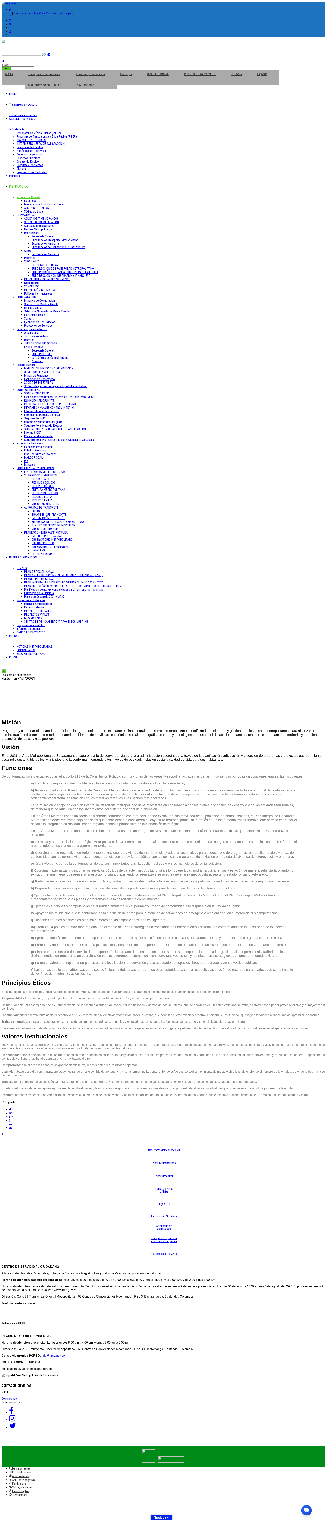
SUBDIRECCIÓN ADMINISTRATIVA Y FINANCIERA (61, 275)
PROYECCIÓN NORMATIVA (40, 290)
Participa (65, 13)
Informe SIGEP (33, 432)
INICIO (9, 74)
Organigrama (31, 333)
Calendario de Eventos (30, 147)
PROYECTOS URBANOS (38, 611)
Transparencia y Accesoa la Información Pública (44, 79)
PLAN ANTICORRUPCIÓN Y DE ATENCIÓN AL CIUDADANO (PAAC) (63, 575)
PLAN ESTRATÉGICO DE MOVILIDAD (53, 525)
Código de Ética (33, 211)
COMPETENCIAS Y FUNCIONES (35, 468)
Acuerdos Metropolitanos (39, 226)
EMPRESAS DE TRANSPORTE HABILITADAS (58, 522)
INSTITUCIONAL (158, 74)
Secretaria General (43, 350)
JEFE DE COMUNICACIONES (40, 343)
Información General (28, 197)
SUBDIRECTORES (42, 354)
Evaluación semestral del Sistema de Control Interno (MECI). (59, 397)
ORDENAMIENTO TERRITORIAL (50, 547)
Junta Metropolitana (36, 336)
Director (29, 340)
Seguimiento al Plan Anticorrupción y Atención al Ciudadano (59, 440)
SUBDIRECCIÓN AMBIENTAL (41, 475)
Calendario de (164, 1226)
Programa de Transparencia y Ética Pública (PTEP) (47, 136)
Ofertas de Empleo (28, 161)
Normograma (31, 283)
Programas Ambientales (31, 625)
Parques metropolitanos (38, 604)
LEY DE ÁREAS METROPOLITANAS (45, 472)
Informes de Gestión (29, 629)
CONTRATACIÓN (26, 297)
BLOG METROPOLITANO (31, 654)
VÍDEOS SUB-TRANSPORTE (48, 529)
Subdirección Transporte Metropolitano (55, 240)
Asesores (37, 361)
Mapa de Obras (33, 618)
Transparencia (22, 13)
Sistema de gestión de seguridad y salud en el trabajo (55, 386)
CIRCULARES (32, 261)
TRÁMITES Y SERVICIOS (31, 140)
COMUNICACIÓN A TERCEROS (42, 372)
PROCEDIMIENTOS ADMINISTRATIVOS (47, 279)
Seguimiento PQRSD (36, 418)
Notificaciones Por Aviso (31, 151)
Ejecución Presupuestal (38, 447)
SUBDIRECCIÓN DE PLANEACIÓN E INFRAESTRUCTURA (65, 272)
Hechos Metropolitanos (38, 229)
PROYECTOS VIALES (36, 614)
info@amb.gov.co (53, 1355)
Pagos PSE (164, 1204)
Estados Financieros (36, 450)
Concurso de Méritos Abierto (41, 304)
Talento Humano (26, 365)
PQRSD (262, 74)
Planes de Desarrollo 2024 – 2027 (44, 596)
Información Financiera (30, 443)
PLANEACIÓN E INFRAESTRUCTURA (46, 532)
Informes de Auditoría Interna (41, 411)
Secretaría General (43, 236)
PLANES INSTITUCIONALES (41, 579)
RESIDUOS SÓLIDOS (43, 482)
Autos (27, 250)
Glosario (21, 168)
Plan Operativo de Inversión (40, 454)
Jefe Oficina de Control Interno (50, 357)
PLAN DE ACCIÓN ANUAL (39, 571)
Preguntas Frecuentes (30, 165)
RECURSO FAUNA (42, 500)
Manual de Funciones (36, 375)
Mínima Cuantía (33, 308)
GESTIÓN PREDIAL (43, 554)
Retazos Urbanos (34, 607)
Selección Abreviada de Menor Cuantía (47, 311)
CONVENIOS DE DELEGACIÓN (41, 222)
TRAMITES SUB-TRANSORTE (49, 514)
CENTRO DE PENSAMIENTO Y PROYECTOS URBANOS (56, 621)
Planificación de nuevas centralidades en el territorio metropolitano (63, 589)
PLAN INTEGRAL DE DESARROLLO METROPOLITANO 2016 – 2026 (63, 582)
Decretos (29, 258)
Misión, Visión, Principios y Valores (44, 204)
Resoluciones (32, 233)
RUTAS (36, 511)
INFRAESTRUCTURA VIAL (47, 536)
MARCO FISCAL (33, 457)
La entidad (30, 201)
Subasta (29, 318)
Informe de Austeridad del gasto (43, 422)
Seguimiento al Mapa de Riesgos (43, 425)
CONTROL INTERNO (28, 390)
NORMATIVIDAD (26, 215)
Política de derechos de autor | (135, 1441)
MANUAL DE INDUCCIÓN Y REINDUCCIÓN (48, 368)
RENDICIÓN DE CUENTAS (39, 400)
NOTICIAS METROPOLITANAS (34, 646)
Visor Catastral (164, 1176)
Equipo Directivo (33, 347)
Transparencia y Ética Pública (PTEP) (39, 133)
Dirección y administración (32, 329)
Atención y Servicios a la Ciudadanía (90, 79)
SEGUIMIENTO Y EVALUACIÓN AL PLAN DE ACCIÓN (55, 429)
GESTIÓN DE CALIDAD (37, 208)
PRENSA (236, 74)
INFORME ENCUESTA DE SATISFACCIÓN (41, 143)
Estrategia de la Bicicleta (39, 593)
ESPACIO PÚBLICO (43, 543)
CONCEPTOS (31, 286)
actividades (164, 1229)
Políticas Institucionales (38, 293)
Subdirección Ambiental (45, 243)
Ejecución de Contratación (39, 322)
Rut (26, 461)
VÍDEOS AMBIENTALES (45, 504)
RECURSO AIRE (41, 479)
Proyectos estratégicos (31, 600)
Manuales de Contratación (39, 300)
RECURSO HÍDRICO (43, 486)
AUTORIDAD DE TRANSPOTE (41, 507)
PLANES (22, 568)
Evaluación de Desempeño (39, 379)
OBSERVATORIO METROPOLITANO (52, 539)
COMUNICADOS (26, 650)
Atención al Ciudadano (45, 13)
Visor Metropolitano (164, 1163)
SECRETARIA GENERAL (45, 265)
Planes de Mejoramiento (38, 436)
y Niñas (164, 1191)
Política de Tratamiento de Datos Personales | (81, 1441)
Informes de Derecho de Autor (42, 415)
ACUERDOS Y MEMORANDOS (41, 218)
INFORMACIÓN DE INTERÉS (48, 518)
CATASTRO (38, 550)
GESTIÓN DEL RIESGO (45, 493)
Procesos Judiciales (28, 158)
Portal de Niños (164, 1189)
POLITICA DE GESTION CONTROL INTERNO (50, 404)
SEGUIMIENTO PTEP (36, 393)
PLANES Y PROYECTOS (200, 74)
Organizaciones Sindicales (32, 172)
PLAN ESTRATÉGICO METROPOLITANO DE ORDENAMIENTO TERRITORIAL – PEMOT (74, 586)
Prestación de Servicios (38, 325)
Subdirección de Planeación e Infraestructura (58, 247)
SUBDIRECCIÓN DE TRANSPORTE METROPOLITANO (63, 268)
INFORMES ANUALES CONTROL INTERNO (49, 407)
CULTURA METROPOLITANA (48, 489)
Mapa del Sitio (168, 1441)
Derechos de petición (29, 154)
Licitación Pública (34, 315)
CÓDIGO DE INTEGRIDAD (38, 382)
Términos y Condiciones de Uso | (25, 1441)
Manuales (29, 464)
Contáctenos (9, 1398)
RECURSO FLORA (42, 497)
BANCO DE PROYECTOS (31, 632)
